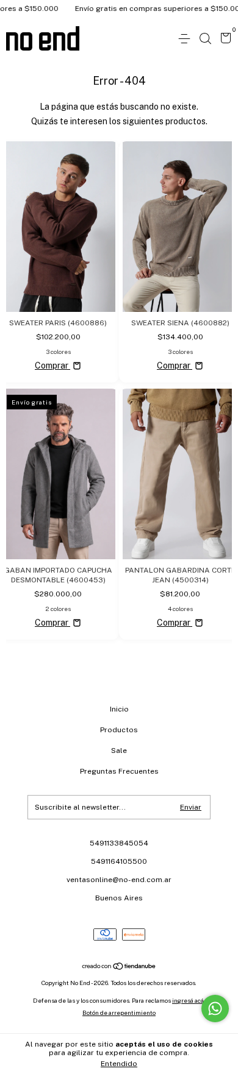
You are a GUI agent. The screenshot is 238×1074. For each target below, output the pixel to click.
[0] (223, 39)
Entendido (119, 1063)
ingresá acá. (188, 1000)
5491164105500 (119, 861)
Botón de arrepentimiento (119, 1012)
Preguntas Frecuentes (119, 771)
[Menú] (186, 39)
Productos (119, 730)
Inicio (119, 709)
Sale (119, 750)
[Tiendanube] (119, 967)
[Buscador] (205, 39)
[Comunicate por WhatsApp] (215, 1008)
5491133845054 (119, 843)
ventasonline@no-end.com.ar (119, 879)
